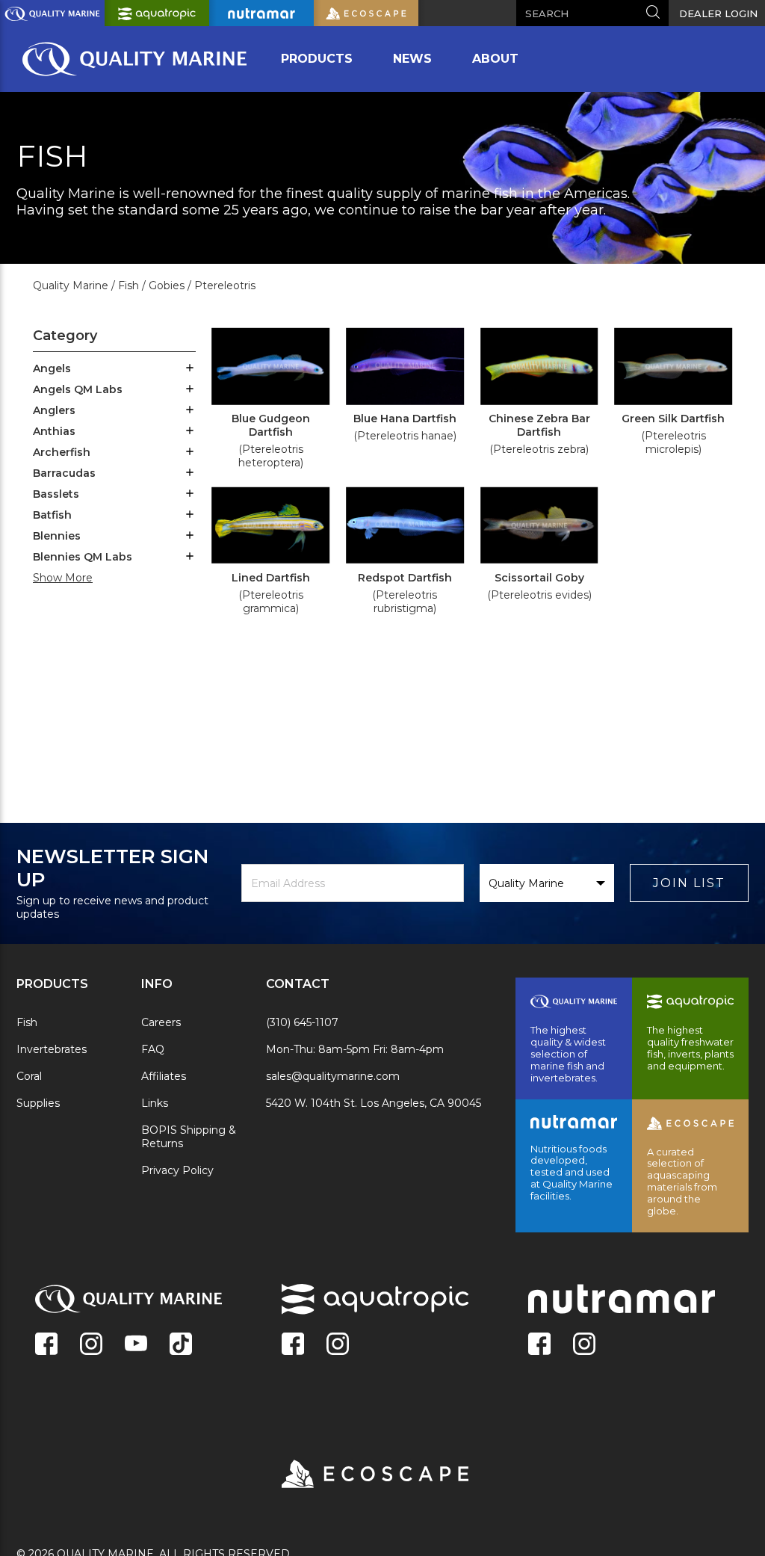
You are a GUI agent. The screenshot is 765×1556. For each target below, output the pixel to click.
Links (154, 1103)
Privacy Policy (177, 1170)
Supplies (38, 1103)
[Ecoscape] (356, 1475)
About (495, 59)
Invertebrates (51, 1049)
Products (317, 59)
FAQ (152, 1049)
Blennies (57, 536)
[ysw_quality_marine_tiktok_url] (181, 1345)
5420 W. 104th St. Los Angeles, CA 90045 (373, 1103)
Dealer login (718, 13)
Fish (26, 1022)
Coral (29, 1076)
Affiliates (163, 1076)
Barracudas (64, 473)
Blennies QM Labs (82, 557)
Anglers (54, 410)
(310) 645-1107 (302, 1022)
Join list (689, 883)
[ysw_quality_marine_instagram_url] (91, 1345)
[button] (190, 369)
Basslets (56, 494)
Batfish (52, 515)
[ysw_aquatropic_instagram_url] (337, 1345)
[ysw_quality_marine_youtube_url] (136, 1345)
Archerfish (61, 452)
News (412, 59)
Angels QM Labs (78, 389)
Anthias (54, 431)
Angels (52, 368)
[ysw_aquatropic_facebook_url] (293, 1345)
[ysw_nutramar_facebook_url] (539, 1345)
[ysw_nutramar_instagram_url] (584, 1345)
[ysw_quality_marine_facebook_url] (46, 1345)
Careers (161, 1022)
